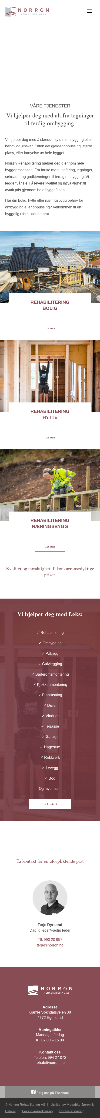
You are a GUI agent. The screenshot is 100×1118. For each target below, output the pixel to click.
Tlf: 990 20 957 (50, 940)
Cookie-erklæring (71, 1111)
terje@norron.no (50, 945)
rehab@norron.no (50, 1063)
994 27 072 (57, 1058)
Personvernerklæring (37, 1111)
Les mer (50, 328)
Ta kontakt (50, 804)
